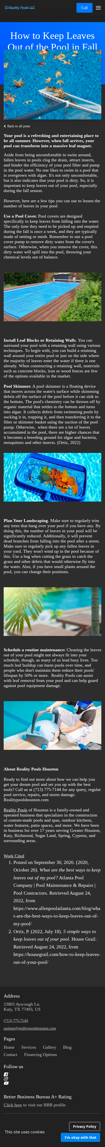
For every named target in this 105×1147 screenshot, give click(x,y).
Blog (67, 1047)
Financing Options (40, 1054)
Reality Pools (15, 809)
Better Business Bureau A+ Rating (38, 1096)
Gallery (49, 1047)
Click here (13, 1104)
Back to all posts (18, 126)
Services (28, 1047)
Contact (10, 1054)
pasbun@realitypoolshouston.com (30, 1028)
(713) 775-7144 (16, 1021)
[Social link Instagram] (47, 1079)
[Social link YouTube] (47, 1083)
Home (9, 1047)
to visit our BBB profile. (36, 1104)
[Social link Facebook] (47, 1074)
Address (12, 996)
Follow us (13, 1066)
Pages (9, 1038)
